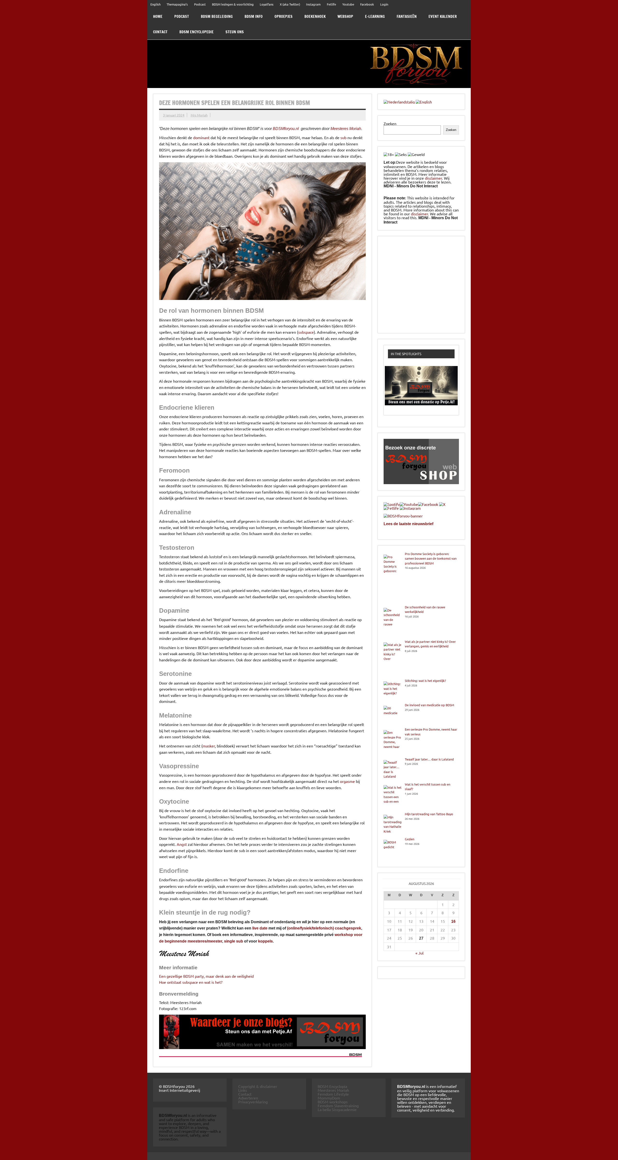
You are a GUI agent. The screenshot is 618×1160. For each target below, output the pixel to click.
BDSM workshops (333, 1101)
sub (343, 137)
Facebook (367, 4)
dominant (201, 137)
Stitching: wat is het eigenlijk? (425, 680)
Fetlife (331, 4)
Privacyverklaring (253, 1101)
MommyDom (329, 1097)
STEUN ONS (234, 31)
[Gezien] (393, 849)
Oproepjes (283, 16)
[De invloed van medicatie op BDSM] (393, 715)
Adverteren (248, 1097)
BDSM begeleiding (217, 16)
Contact (160, 31)
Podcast (200, 4)
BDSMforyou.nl (286, 129)
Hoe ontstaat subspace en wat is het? (190, 982)
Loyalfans (267, 4)
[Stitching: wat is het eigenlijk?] (393, 690)
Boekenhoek (315, 16)
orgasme (347, 781)
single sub (233, 941)
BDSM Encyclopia (332, 1086)
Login (384, 4)
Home (157, 16)
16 (453, 921)
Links (242, 1090)
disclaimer (433, 178)
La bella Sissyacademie (337, 1109)
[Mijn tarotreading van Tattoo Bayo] (393, 824)
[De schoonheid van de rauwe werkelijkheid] (393, 622)
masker (209, 745)
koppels (265, 941)
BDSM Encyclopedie (196, 31)
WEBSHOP (345, 16)
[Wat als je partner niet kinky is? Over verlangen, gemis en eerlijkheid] (393, 658)
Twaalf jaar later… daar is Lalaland (429, 759)
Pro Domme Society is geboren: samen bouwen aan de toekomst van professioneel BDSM (430, 558)
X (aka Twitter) (290, 4)
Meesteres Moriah (345, 129)
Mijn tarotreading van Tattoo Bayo (429, 814)
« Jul (419, 952)
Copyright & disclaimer (257, 1086)
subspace (306, 332)
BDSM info (254, 16)
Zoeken (390, 123)
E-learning (375, 16)
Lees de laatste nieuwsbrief (408, 524)
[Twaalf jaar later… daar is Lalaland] (393, 769)
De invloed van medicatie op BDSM (429, 705)
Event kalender (442, 16)
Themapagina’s (177, 4)
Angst (182, 844)
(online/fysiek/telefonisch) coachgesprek (324, 928)
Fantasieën (407, 16)
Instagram (313, 4)
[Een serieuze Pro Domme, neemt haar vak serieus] (393, 742)
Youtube (348, 4)
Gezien (409, 839)
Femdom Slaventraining (338, 1105)
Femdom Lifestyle (333, 1094)
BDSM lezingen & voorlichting (233, 4)
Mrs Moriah (199, 115)
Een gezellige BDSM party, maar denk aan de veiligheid (206, 976)
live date (259, 928)
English (155, 4)
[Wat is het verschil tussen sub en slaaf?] (393, 797)
